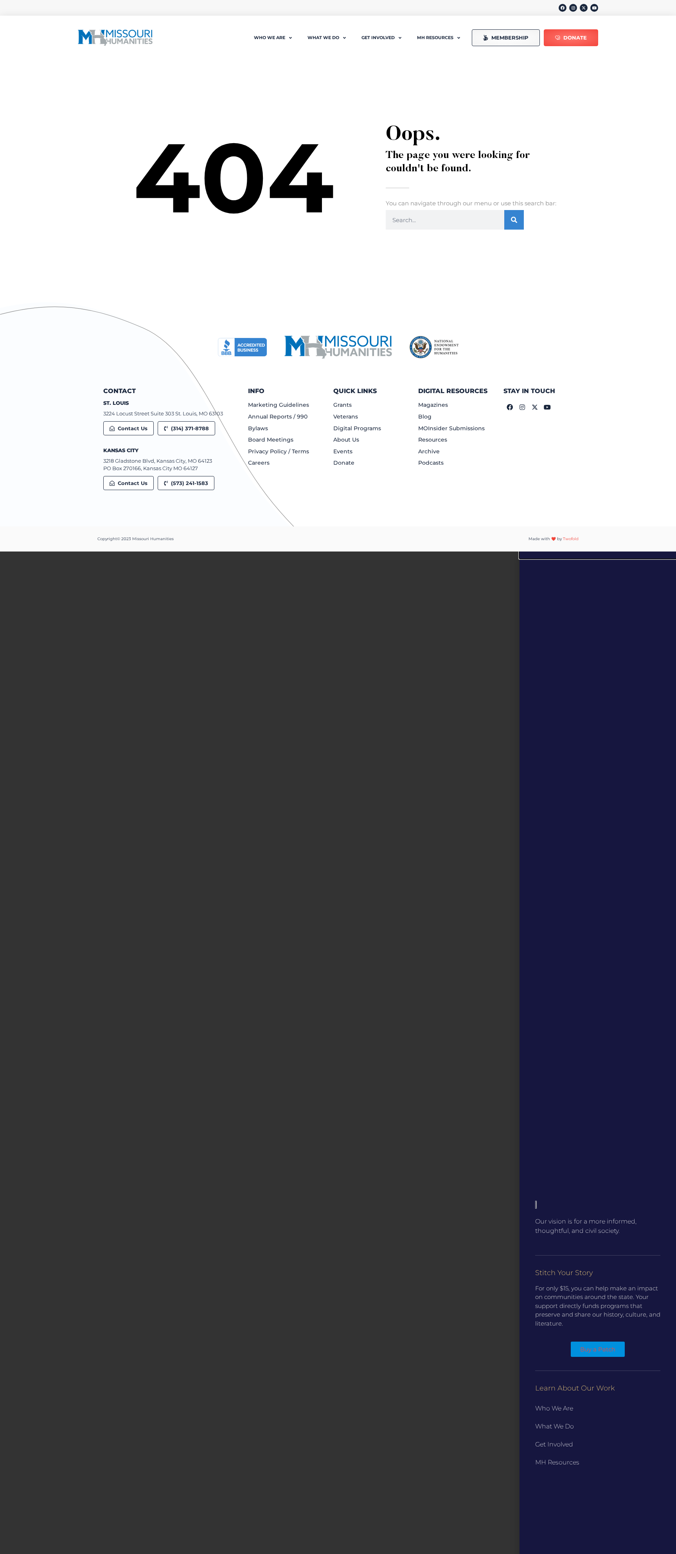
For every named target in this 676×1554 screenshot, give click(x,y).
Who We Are (554, 1408)
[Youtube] (594, 8)
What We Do (554, 1426)
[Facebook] (562, 8)
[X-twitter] (584, 8)
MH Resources (557, 1462)
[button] (598, 555)
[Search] (514, 220)
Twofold (571, 539)
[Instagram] (573, 8)
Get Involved (554, 1444)
